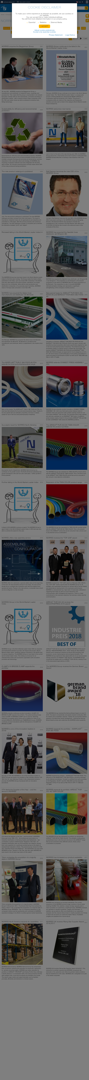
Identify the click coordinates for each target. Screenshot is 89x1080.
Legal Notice (70, 35)
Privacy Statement (56, 35)
